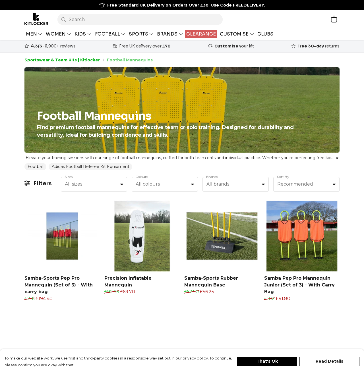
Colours (141, 176)
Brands (212, 176)
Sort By (283, 176)
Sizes (69, 176)
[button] (121, 184)
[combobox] (94, 184)
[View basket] (334, 19)
